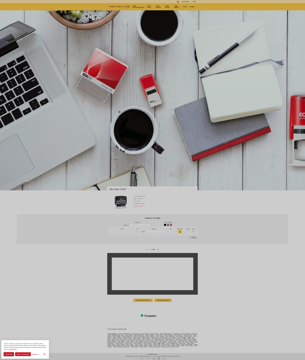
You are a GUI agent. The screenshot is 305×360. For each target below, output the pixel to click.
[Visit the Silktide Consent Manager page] (44, 354)
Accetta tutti (9, 354)
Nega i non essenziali (23, 354)
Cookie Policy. (13, 349)
